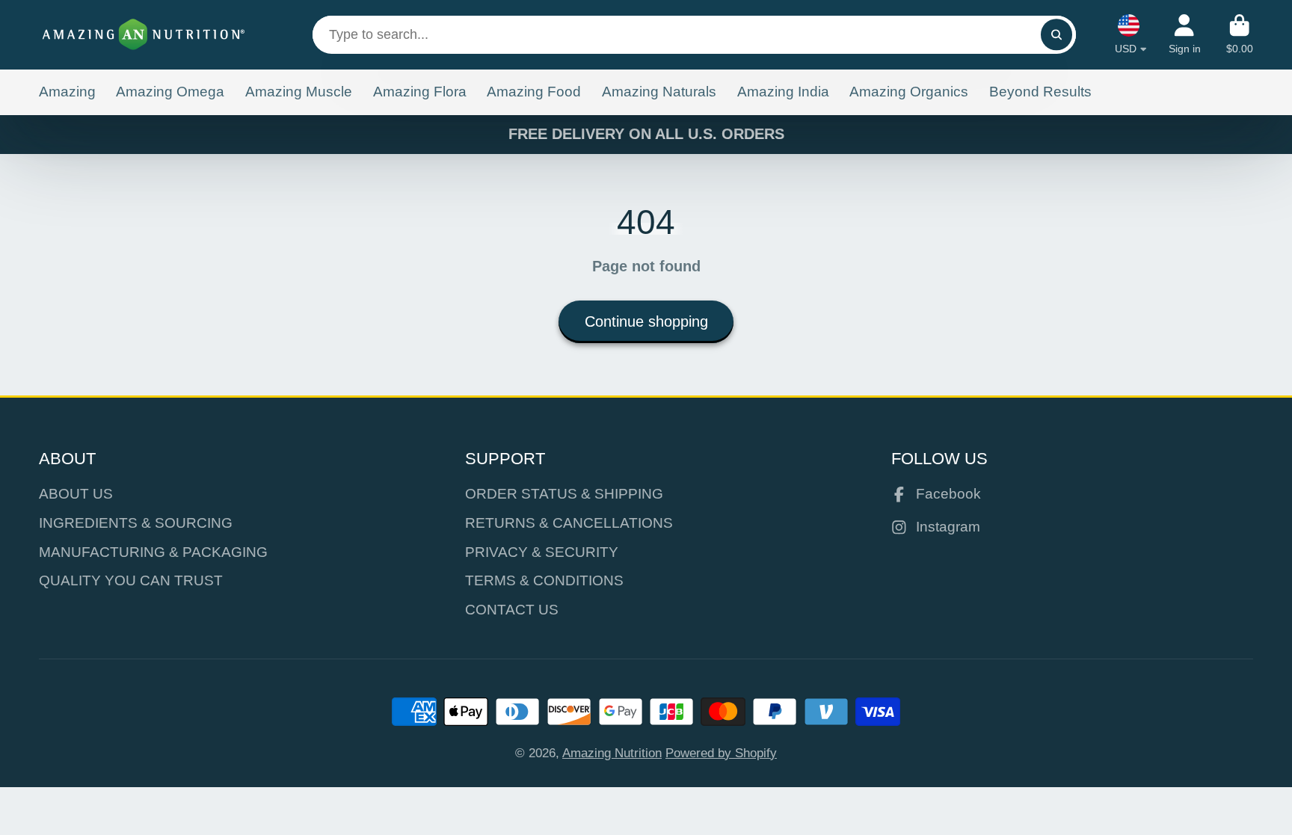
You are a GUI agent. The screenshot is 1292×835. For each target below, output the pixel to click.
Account (1185, 34)
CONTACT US (512, 609)
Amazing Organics (908, 91)
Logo (143, 35)
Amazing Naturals (659, 91)
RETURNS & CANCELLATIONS (569, 523)
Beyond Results (1040, 91)
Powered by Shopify (721, 752)
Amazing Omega (170, 91)
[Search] (1056, 34)
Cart (1239, 34)
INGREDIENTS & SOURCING (136, 523)
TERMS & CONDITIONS (544, 580)
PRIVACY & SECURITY (541, 552)
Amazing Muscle (298, 91)
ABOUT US (76, 494)
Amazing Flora (420, 91)
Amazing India (783, 91)
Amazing (67, 91)
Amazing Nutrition (612, 752)
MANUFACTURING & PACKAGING (153, 552)
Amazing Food (534, 91)
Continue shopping (646, 321)
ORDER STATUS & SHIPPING (564, 494)
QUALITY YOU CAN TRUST (131, 580)
